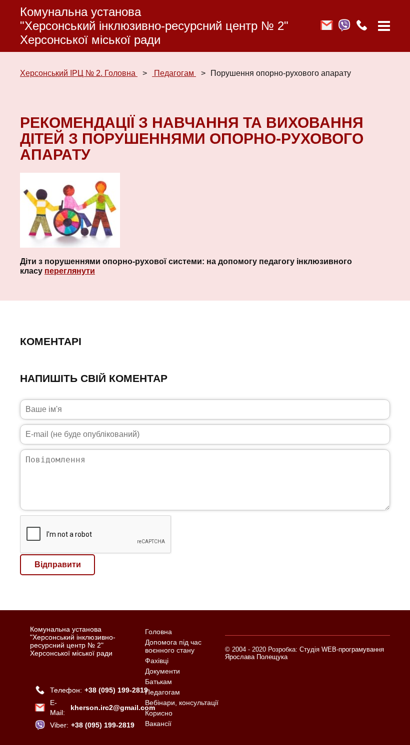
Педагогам (174, 73)
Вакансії (158, 724)
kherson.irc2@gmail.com (112, 708)
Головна (158, 632)
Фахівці (156, 661)
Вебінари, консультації (181, 703)
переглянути (69, 270)
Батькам (158, 682)
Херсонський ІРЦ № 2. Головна (79, 73)
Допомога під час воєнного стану (173, 646)
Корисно (158, 713)
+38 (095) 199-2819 (116, 690)
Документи (162, 671)
